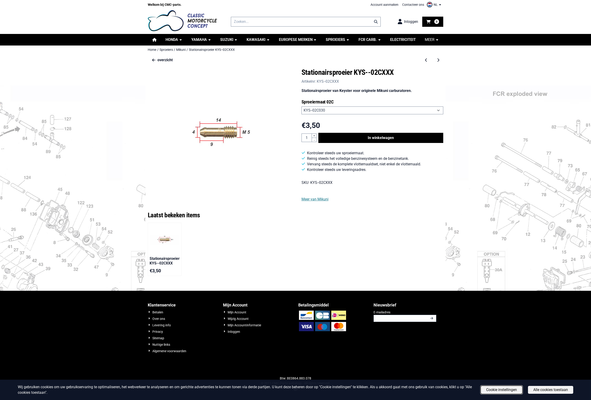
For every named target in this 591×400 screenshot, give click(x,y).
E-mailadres (405, 312)
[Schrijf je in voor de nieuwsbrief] (432, 318)
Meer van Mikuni (315, 199)
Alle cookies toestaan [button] (550, 390)
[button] (434, 4)
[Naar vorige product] (426, 60)
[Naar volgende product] (438, 60)
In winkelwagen (381, 138)
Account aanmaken (384, 4)
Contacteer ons (413, 4)
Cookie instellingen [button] (501, 390)
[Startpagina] (154, 39)
